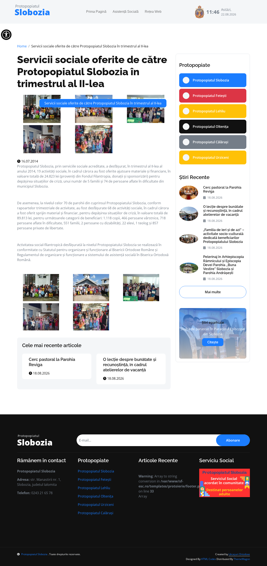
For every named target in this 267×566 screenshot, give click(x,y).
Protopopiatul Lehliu (94, 488)
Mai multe (213, 292)
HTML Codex (208, 559)
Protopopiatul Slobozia (96, 471)
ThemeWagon (242, 559)
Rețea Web (153, 12)
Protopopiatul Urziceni (96, 504)
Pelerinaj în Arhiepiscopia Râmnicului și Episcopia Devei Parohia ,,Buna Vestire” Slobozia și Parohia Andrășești (223, 265)
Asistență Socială (126, 12)
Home (22, 46)
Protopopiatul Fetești (94, 479)
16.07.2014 (29, 161)
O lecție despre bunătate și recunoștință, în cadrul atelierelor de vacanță (129, 364)
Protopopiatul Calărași (95, 513)
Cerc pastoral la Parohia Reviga (222, 189)
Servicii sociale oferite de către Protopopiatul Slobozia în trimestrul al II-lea (92, 71)
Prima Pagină (96, 12)
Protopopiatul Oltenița (95, 496)
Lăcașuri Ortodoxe (239, 554)
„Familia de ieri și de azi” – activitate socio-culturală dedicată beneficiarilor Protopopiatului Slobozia (223, 236)
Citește (212, 342)
